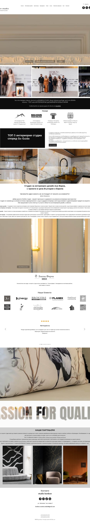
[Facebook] (83, 7)
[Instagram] (87, 7)
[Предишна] (5, 329)
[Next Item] (83, 465)
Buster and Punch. (62, 437)
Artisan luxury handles (51, 437)
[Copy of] (41, 344)
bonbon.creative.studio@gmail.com (45, 506)
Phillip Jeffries (42, 437)
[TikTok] (46, 499)
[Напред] (84, 329)
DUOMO (58, 106)
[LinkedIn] (50, 499)
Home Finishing (22, 441)
